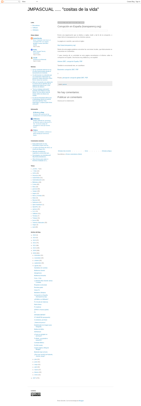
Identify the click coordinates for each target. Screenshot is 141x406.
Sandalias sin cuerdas (40, 268)
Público (35, 130)
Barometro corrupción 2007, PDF (68, 69)
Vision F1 (37, 290)
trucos (34, 220)
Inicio (86, 151)
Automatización (37, 180)
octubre (36, 260)
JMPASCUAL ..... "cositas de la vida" (63, 9)
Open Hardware (37, 204)
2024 (34, 235)
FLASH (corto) (38, 345)
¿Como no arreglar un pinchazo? (40, 335)
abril (35, 367)
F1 (35, 312)
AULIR (35, 58)
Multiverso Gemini (39, 270)
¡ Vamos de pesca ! (39, 322)
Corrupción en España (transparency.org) (41, 295)
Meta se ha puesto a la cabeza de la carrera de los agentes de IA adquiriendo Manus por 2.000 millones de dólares (42, 84)
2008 (34, 253)
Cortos (34, 184)
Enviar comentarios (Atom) (74, 154)
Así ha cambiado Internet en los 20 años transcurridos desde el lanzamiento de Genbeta (41, 71)
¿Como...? (35, 169)
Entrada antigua (107, 151)
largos (34, 193)
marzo (36, 369)
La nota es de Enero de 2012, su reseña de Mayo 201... (42, 148)
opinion (34, 209)
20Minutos (36, 119)
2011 (34, 245)
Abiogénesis (38, 273)
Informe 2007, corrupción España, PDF (70, 61)
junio (36, 362)
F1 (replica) (37, 307)
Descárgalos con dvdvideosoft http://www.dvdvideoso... (41, 156)
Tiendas (34, 216)
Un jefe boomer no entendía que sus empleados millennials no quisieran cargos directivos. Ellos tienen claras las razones (42, 77)
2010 (34, 248)
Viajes (34, 225)
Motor (34, 198)
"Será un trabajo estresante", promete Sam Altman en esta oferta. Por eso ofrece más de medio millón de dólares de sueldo (41, 92)
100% (34, 173)
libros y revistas (37, 195)
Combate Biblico (39, 342)
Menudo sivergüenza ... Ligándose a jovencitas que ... (41, 152)
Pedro (35, 49)
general (65, 84)
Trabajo (34, 218)
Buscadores (36, 25)
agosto (36, 265)
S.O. (33, 211)
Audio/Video (36, 177)
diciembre (37, 255)
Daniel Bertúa (37, 38)
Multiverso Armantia (40, 275)
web (33, 227)
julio (35, 359)
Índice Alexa (37, 304)
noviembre (37, 258)
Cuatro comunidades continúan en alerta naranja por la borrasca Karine (42, 133)
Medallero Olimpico (40, 292)
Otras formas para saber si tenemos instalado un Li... (40, 159)
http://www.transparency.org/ (67, 45)
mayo (36, 364)
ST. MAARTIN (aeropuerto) (42, 317)
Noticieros (35, 202)
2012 (34, 243)
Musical (34, 200)
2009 (34, 250)
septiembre (37, 263)
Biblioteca (35, 182)
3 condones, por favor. (40, 320)
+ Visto (34, 171)
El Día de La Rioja (38, 112)
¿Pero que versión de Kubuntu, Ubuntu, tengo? (43, 355)
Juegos (34, 191)
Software (35, 27)
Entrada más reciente (64, 151)
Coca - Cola (37, 278)
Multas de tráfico (39, 329)
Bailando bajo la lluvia (40, 352)
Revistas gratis (38, 287)
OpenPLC (35, 207)
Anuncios (35, 175)
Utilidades (35, 30)
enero (36, 375)
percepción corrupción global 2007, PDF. (75, 78)
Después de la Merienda (39, 59)
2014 (34, 237)
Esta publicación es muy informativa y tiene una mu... (40, 144)
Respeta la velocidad (40, 285)
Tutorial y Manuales (38, 222)
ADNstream (37, 332)
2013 (34, 240)
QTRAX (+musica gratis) (41, 309)
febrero (36, 372)
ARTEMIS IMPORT (39, 315)
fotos (33, 186)
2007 (34, 378)
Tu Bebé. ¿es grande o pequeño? (41, 339)
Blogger (81, 400)
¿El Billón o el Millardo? (41, 299)
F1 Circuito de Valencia (41, 302)
